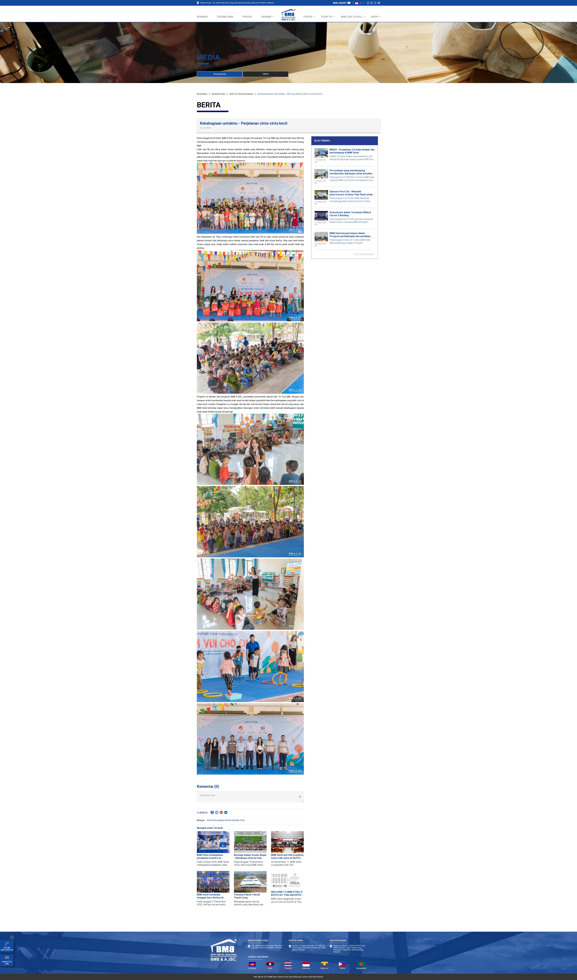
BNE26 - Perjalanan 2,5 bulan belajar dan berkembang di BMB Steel (352, 151)
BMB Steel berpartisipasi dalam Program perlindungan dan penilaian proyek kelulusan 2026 (350, 235)
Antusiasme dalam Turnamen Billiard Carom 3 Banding (350, 214)
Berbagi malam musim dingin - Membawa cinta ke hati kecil (250, 857)
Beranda (202, 94)
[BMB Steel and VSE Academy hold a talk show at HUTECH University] (287, 842)
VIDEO (266, 74)
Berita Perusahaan (241, 94)
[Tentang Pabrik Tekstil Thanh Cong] (250, 882)
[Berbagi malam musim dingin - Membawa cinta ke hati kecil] (250, 842)
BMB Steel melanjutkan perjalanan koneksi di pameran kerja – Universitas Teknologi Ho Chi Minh (213, 857)
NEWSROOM (218, 94)
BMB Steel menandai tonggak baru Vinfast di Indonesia (210, 896)
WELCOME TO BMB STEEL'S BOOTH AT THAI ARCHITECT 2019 (287, 894)
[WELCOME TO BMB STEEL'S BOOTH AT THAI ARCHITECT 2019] (287, 880)
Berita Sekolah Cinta (235, 820)
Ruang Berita (220, 74)
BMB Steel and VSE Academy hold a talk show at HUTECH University (287, 857)
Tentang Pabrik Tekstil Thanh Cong (247, 896)
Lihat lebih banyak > (364, 254)
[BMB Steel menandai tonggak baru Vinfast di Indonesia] (213, 882)
